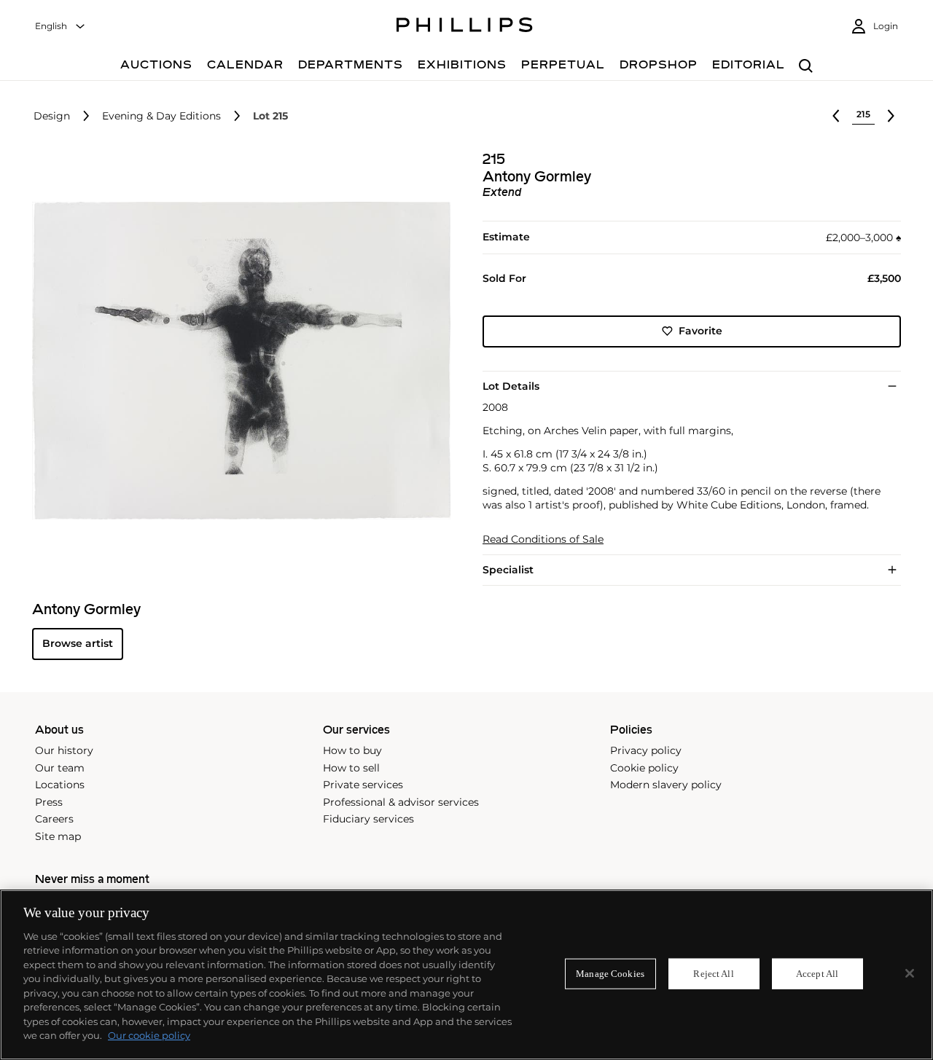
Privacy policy (646, 750)
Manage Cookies (610, 973)
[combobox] (60, 26)
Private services (363, 784)
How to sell (351, 767)
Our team (60, 767)
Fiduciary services (368, 818)
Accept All (817, 973)
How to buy (352, 750)
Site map (58, 836)
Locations (60, 784)
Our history (64, 750)
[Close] (910, 973)
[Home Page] (465, 26)
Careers (54, 818)
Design (52, 116)
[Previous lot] (836, 116)
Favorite (700, 330)
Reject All (713, 973)
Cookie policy (644, 767)
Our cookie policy (149, 1035)
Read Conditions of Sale (543, 539)
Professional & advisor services (401, 802)
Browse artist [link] (77, 643)
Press (49, 802)
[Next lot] (891, 116)
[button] (236, 361)
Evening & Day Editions (161, 116)
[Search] (805, 66)
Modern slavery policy (666, 784)
